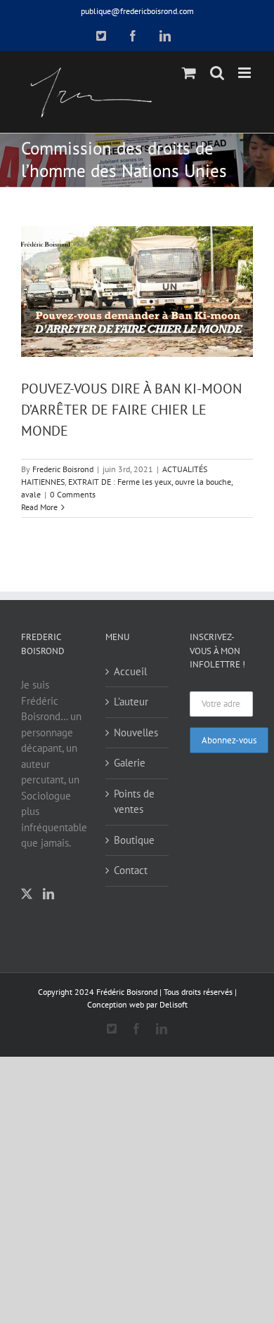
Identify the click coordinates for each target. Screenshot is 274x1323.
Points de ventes (134, 801)
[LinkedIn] (48, 893)
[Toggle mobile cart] (189, 72)
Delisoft (173, 1004)
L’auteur (131, 701)
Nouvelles (136, 732)
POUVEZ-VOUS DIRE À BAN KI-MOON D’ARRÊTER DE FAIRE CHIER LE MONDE (131, 409)
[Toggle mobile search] (217, 72)
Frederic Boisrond (62, 469)
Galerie (129, 762)
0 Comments (73, 494)
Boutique (134, 840)
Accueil (130, 671)
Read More (39, 507)
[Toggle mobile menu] (245, 72)
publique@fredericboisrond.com (137, 11)
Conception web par (122, 1004)
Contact (131, 870)
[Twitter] (26, 893)
